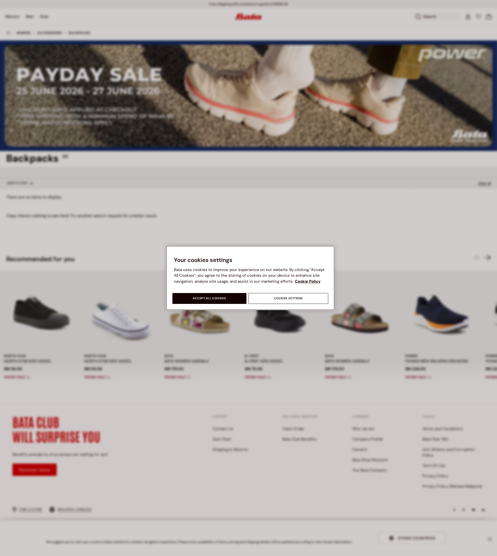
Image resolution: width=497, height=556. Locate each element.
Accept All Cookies (209, 298)
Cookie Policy (307, 281)
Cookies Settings (288, 298)
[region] (250, 278)
